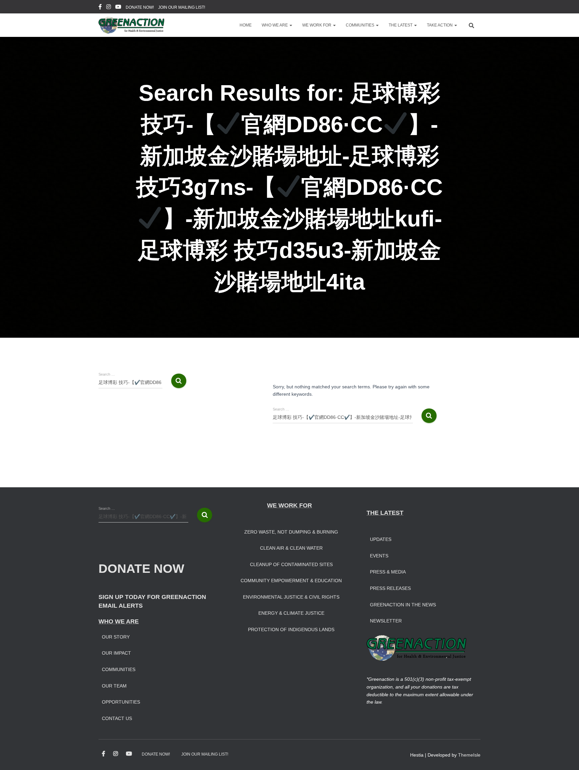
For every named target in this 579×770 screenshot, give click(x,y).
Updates (380, 539)
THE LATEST (385, 512)
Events (379, 555)
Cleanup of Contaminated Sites (291, 564)
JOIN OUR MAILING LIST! (181, 7)
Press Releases (390, 588)
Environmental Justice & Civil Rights (291, 597)
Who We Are (275, 25)
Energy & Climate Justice (291, 613)
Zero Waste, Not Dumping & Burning (291, 532)
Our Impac (115, 653)
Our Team (114, 686)
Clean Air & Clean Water (291, 548)
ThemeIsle (469, 755)
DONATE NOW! (140, 7)
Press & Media (388, 571)
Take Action (440, 25)
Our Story (116, 637)
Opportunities (121, 702)
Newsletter (386, 620)
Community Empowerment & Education (291, 580)
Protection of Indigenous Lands (291, 629)
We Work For (317, 25)
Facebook (100, 7)
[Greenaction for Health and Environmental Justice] (131, 25)
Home (246, 25)
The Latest (401, 25)
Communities (360, 25)
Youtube (118, 7)
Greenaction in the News (403, 604)
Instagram (108, 7)
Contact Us (117, 718)
